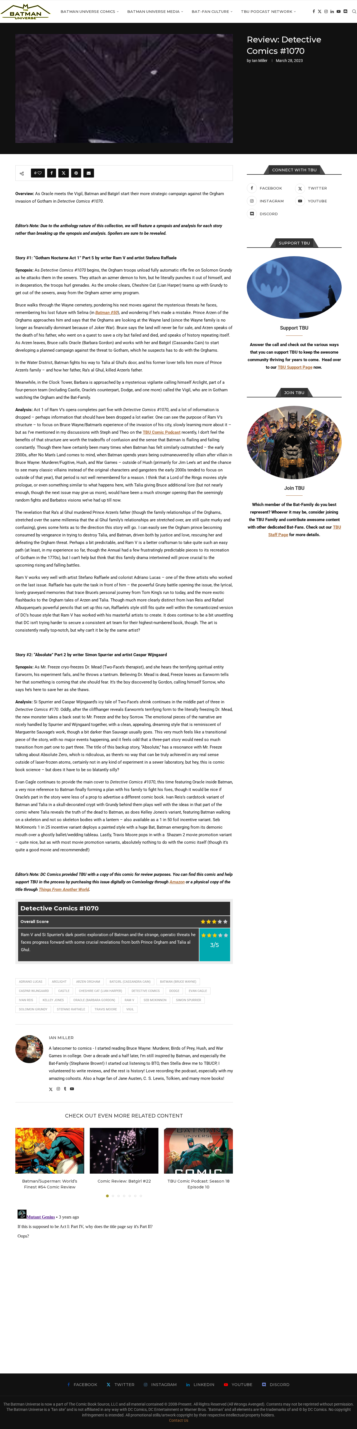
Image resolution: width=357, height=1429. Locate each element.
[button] (23, 1162)
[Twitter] (320, 11)
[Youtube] (339, 11)
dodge (174, 991)
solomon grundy (33, 1009)
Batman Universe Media (153, 11)
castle (63, 991)
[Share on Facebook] (51, 173)
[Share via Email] (88, 173)
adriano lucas (30, 982)
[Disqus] (124, 1277)
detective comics (146, 991)
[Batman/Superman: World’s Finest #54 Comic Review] (49, 1151)
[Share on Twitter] (63, 173)
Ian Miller (259, 60)
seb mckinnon (155, 1000)
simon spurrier (188, 1000)
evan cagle (198, 991)
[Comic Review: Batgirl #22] (124, 1151)
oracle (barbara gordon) (94, 1000)
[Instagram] (326, 11)
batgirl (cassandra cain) (130, 982)
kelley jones (53, 1000)
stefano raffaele (71, 1009)
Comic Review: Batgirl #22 (124, 1181)
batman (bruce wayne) (178, 982)
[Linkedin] (332, 11)
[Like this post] (40, 173)
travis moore (106, 1009)
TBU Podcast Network (266, 11)
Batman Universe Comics (88, 11)
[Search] (354, 11)
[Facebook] (314, 11)
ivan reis (26, 1000)
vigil (130, 1009)
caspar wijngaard (34, 991)
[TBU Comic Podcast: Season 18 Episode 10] (198, 1151)
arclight (59, 982)
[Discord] (345, 11)
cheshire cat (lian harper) (100, 991)
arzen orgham (88, 982)
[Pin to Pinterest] (76, 173)
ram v (129, 1000)
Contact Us (178, 1420)
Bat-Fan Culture (210, 11)
